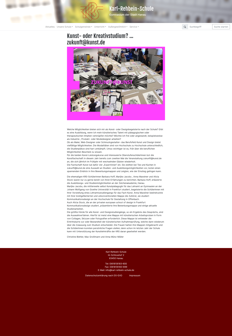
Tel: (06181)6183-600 (116, 263)
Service (133, 26)
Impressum (134, 275)
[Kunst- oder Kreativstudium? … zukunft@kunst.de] (116, 83)
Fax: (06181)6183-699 (116, 266)
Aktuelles (50, 26)
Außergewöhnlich (117, 26)
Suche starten (221, 26)
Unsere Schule (64, 26)
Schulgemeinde (82, 26)
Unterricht (99, 26)
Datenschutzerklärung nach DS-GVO (103, 275)
